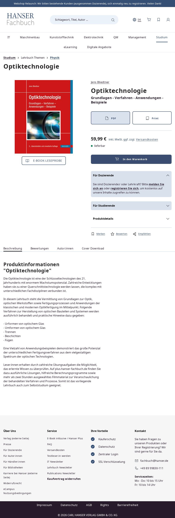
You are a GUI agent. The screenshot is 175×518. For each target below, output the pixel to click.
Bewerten (121, 233)
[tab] (12, 248)
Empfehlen (144, 233)
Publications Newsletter (61, 473)
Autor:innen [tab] (65, 248)
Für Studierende (104, 206)
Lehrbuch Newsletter (59, 467)
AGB (89, 505)
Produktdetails (103, 219)
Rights (104, 505)
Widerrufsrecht (12, 483)
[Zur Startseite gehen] (20, 19)
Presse (7, 444)
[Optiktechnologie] (44, 117)
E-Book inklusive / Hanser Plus (65, 438)
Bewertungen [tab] (40, 248)
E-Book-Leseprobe (47, 161)
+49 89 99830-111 (151, 468)
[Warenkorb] (149, 19)
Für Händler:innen (14, 461)
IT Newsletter (55, 461)
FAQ (49, 444)
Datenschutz (69, 505)
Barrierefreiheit (127, 505)
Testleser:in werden (59, 455)
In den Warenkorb (135, 159)
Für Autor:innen (12, 455)
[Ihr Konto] (168, 19)
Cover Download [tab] (93, 248)
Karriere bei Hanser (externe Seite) (20, 475)
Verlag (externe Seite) (16, 438)
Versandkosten (147, 139)
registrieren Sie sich (125, 188)
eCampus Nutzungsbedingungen (17, 491)
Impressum (44, 505)
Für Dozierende (103, 175)
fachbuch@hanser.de (154, 461)
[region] (44, 117)
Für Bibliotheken (13, 467)
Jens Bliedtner (100, 82)
